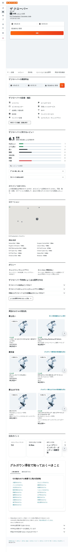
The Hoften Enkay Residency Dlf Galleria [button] (49, 339)
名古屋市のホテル (42, 502)
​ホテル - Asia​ (25, 541)
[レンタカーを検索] (3, 15)
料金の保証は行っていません (46, 520)
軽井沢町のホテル (18, 490)
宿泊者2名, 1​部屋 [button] (16, 28)
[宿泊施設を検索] (3, 12)
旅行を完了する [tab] (26, 472)
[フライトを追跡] (3, 28)
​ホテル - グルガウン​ (58, 541)
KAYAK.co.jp (11, 541)
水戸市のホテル (41, 492)
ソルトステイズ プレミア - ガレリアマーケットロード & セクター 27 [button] (51, 413)
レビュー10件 (21, 14)
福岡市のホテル (17, 495)
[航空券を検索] (3, 8)
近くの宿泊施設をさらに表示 (57, 316)
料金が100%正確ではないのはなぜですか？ (24, 532)
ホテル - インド (34, 541)
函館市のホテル (41, 485)
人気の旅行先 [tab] (15, 472)
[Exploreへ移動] (3, 24)
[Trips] (3, 33)
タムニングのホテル (43, 482)
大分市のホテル (17, 487)
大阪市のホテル (17, 482)
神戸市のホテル (17, 502)
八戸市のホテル (41, 495)
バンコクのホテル (18, 485)
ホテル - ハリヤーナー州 (45, 541)
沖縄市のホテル (41, 500)
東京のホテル (41, 497)
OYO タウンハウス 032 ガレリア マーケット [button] (50, 375)
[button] (3, 3)
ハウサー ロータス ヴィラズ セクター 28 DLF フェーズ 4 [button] (22, 340)
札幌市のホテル (41, 487)
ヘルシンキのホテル (43, 490)
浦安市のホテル (17, 497)
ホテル (18, 541)
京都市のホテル (17, 500)
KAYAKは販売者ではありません (20, 525)
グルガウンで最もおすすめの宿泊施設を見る (53, 389)
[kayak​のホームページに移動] (11, 3)
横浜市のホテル (17, 505)
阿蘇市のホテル (17, 492)
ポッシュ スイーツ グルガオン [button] (17, 375)
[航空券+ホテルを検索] (3, 19)
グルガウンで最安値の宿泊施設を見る (54, 352)
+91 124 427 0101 (15, 18)
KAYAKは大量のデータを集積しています (23, 528)
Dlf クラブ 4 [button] (12, 411)
